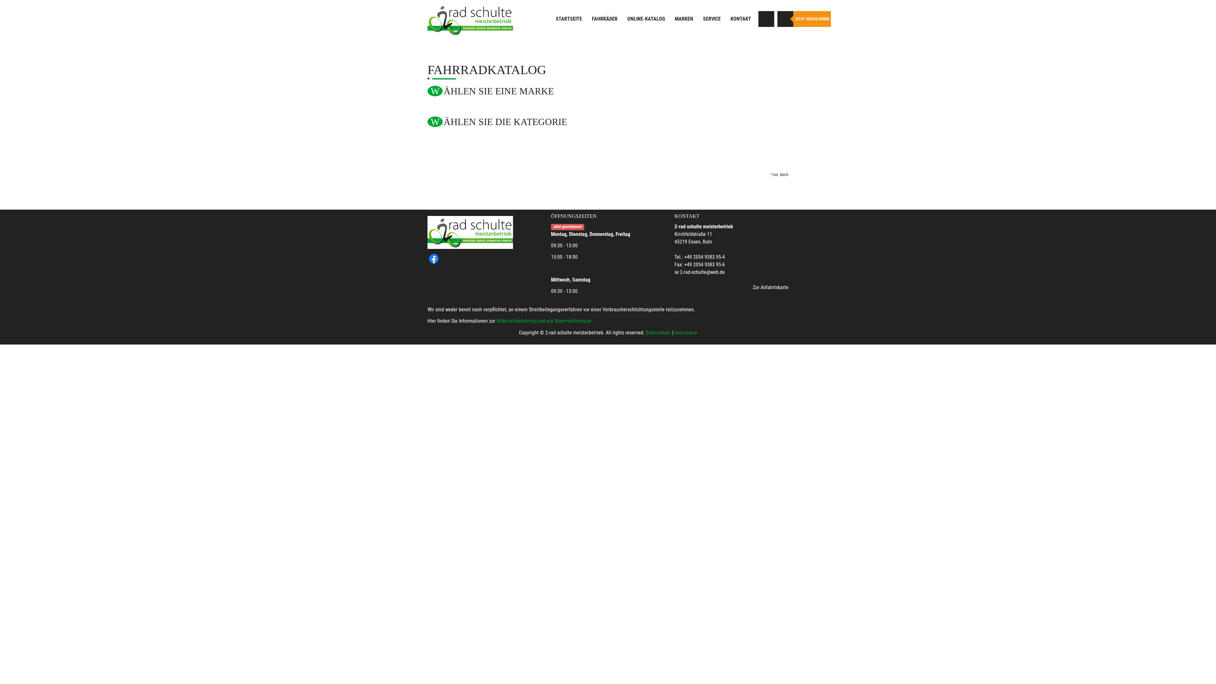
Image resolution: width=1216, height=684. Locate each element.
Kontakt (741, 19)
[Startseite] (470, 20)
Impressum (686, 333)
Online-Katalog (646, 19)
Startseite (569, 19)
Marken (684, 19)
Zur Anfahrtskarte (770, 287)
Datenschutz (658, 333)
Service (712, 19)
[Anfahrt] (766, 19)
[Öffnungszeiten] (785, 19)
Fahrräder (605, 19)
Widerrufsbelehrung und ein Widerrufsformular (544, 321)
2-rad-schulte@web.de (702, 272)
